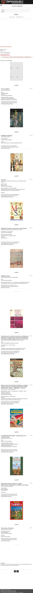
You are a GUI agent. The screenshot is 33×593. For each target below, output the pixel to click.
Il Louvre (3, 179)
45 (12, 565)
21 (20, 564)
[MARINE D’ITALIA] (16, 267)
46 (13, 565)
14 (14, 564)
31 (30, 564)
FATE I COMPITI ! (5, 89)
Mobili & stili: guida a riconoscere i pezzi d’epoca (14, 228)
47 (14, 565)
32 (31, 564)
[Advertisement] (16, 26)
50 (17, 565)
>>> (18, 565)
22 (21, 564)
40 (7, 565)
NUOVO (6, 490)
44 (11, 565)
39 (6, 565)
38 (5, 565)
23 (22, 564)
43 (10, 565)
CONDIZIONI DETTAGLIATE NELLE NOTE (11, 343)
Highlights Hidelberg (6, 135)
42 (9, 565)
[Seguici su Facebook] (18, 572)
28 (27, 564)
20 (19, 564)
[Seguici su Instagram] (15, 572)
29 (28, 564)
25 (24, 564)
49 (16, 565)
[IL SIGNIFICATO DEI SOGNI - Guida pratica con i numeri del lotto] (16, 427)
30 (29, 564)
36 (3, 565)
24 (23, 564)
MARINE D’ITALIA (5, 276)
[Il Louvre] (16, 171)
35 (2, 565)
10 (10, 564)
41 (8, 565)
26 (25, 564)
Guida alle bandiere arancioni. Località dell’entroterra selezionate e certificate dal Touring (14, 484)
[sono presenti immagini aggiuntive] (16, 172)
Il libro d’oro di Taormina (7, 528)
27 (26, 564)
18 (17, 564)
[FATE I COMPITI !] (16, 80)
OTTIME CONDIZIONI (8, 95)
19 (18, 564)
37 (4, 565)
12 (12, 564)
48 (15, 565)
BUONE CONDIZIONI (8, 280)
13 (13, 564)
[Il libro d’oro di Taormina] (16, 519)
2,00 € (16, 85)
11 (11, 564)
